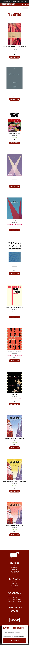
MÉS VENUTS (14, 573)
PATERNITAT (14, 394)
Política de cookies (14, 599)
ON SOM (14, 583)
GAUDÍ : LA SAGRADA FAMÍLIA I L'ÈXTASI (14, 525)
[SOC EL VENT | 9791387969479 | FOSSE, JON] (14, 78)
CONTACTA (14, 585)
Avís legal (15, 597)
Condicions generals (14, 596)
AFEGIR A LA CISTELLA (14, 57)
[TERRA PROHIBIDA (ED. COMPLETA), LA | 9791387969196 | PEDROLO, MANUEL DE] (14, 295)
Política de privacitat (14, 601)
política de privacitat (20, 636)
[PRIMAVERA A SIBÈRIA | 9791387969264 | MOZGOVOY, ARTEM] (14, 121)
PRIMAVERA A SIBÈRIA (14, 133)
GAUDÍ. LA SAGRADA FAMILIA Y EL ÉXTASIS (14, 438)
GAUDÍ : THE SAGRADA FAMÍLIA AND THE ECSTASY (14, 481)
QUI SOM (14, 582)
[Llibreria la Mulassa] (7, 4)
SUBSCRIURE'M (15, 641)
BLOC (14, 587)
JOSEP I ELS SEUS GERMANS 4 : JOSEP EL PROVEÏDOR (14, 264)
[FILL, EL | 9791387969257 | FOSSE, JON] (14, 208)
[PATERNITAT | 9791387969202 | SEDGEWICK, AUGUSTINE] (14, 382)
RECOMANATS (14, 567)
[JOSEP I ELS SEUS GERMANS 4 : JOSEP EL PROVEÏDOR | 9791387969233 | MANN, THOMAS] (14, 252)
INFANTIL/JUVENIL (14, 571)
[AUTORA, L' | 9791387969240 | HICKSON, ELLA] (14, 165)
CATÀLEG (14, 566)
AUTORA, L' (14, 177)
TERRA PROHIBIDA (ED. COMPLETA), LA (14, 307)
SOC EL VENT (14, 90)
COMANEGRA (14, 49)
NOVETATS (14, 569)
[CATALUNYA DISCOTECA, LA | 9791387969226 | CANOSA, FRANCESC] (14, 339)
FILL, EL (14, 220)
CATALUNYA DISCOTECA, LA (14, 351)
